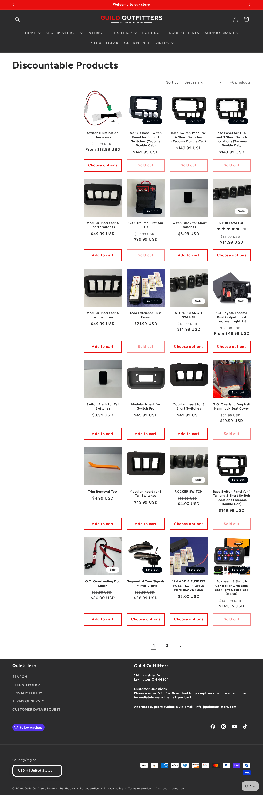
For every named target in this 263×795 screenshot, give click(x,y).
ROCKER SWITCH (189, 491)
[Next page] (180, 645)
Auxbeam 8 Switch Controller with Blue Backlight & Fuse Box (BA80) (231, 587)
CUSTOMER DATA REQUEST (36, 709)
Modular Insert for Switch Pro (145, 406)
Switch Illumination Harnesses (103, 135)
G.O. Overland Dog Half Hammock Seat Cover (232, 406)
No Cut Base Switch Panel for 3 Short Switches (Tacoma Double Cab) (146, 139)
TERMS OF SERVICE (29, 701)
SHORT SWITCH (232, 223)
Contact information (170, 788)
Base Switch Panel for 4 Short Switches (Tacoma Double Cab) (188, 137)
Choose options (103, 165)
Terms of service (139, 788)
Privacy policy (113, 788)
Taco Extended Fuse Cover (146, 315)
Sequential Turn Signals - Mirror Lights (146, 583)
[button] (17, 19)
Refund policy (89, 788)
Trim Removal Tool (103, 491)
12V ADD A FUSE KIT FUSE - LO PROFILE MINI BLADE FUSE (188, 585)
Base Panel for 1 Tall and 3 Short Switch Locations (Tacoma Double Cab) (232, 139)
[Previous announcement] (13, 4)
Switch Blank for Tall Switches (102, 406)
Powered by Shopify (61, 788)
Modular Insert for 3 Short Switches (189, 406)
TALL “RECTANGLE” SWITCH (188, 315)
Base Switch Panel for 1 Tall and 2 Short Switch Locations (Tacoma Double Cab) (232, 498)
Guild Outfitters (35, 788)
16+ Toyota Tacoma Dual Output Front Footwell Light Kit (231, 317)
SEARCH (19, 677)
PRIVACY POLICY (27, 693)
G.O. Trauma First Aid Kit (145, 225)
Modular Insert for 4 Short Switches (103, 225)
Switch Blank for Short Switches (189, 225)
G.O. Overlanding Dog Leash (102, 583)
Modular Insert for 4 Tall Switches (103, 315)
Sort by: (173, 82)
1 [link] (154, 645)
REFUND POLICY (26, 685)
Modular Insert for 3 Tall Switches (146, 494)
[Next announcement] (249, 4)
